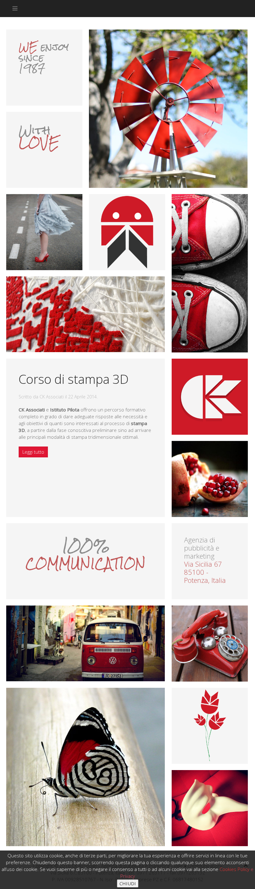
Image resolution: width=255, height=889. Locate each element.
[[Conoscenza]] (85, 643)
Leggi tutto (33, 452)
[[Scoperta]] (44, 232)
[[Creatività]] (210, 808)
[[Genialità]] (210, 273)
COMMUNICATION (86, 563)
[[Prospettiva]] (210, 644)
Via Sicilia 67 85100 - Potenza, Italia (205, 572)
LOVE (39, 142)
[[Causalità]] (85, 767)
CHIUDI (127, 883)
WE (28, 47)
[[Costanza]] (168, 108)
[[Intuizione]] (85, 314)
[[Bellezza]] (210, 479)
